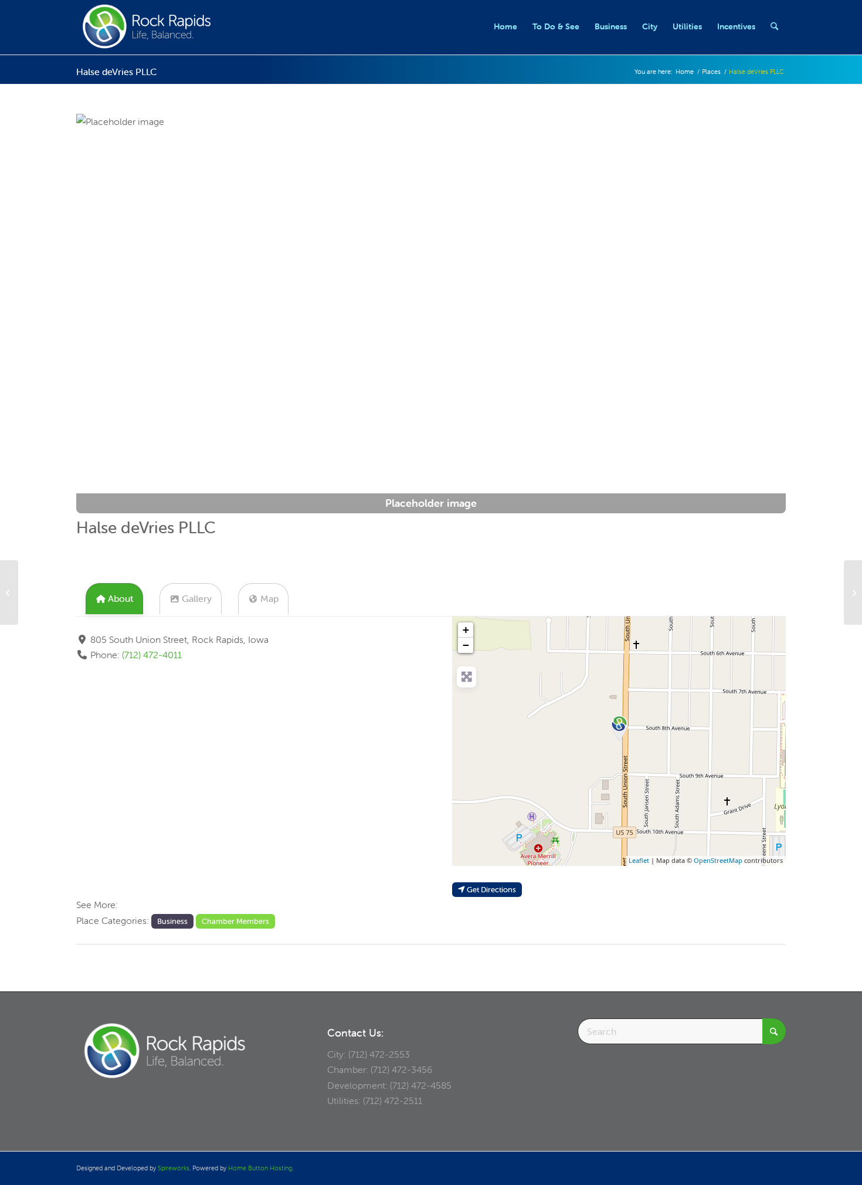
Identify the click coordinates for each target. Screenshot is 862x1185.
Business (172, 921)
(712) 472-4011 (152, 655)
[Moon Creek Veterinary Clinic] (853, 592)
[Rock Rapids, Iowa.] (146, 26)
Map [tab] (269, 598)
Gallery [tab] (197, 598)
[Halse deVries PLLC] (619, 727)
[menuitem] (505, 26)
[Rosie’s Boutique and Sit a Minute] (9, 592)
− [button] (466, 645)
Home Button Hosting (260, 1168)
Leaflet (639, 860)
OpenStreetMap (718, 860)
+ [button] (466, 630)
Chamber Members (235, 921)
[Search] (774, 26)
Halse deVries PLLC (116, 71)
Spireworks (173, 1168)
